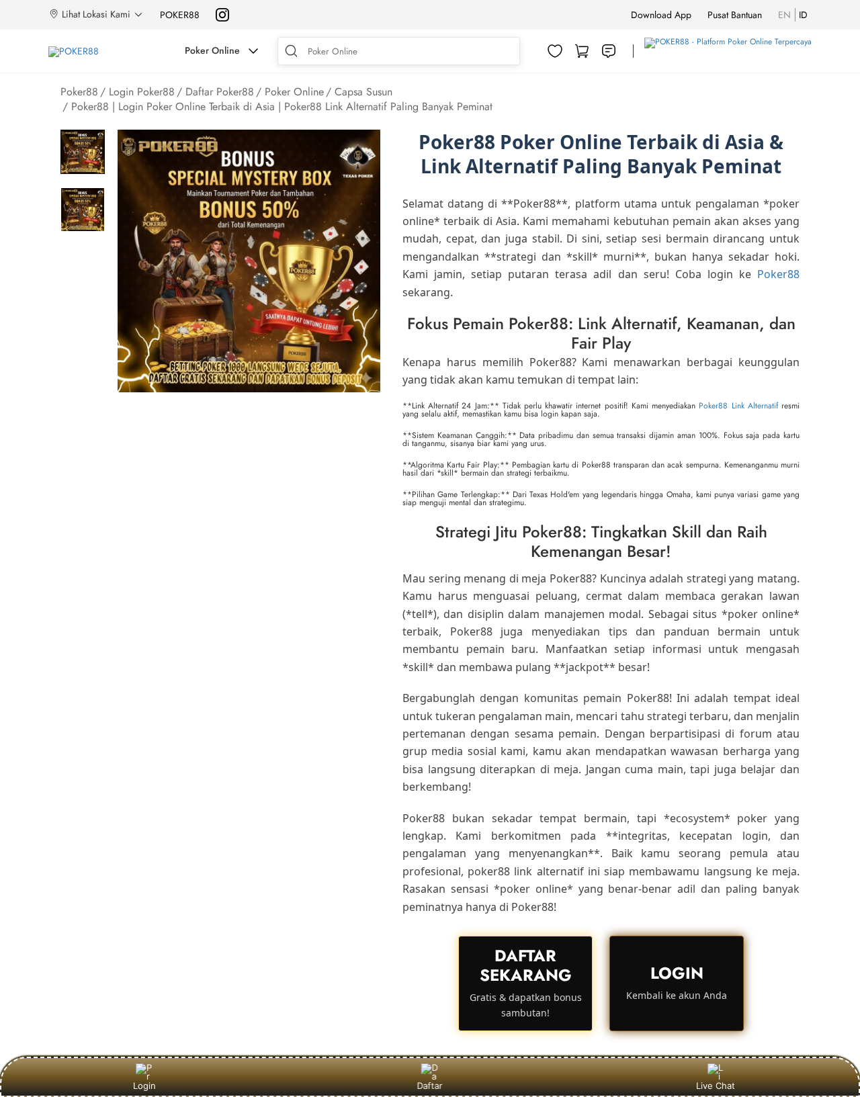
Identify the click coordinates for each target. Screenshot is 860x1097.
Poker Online (294, 91)
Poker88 (79, 91)
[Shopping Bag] (582, 51)
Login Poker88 (142, 91)
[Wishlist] (555, 51)
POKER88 (180, 14)
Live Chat (715, 1085)
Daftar (432, 1085)
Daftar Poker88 (219, 91)
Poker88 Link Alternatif (738, 406)
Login (144, 1085)
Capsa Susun (363, 91)
